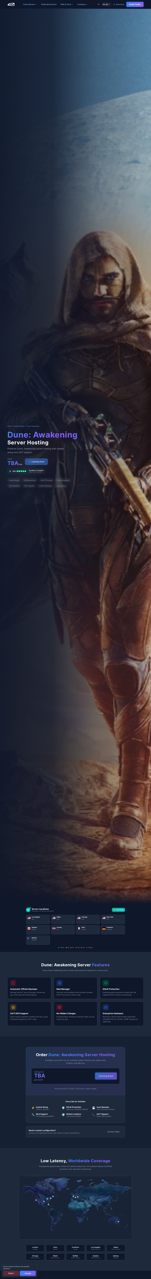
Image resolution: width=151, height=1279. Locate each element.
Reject (11, 1273)
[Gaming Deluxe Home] (10, 4)
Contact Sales (113, 1132)
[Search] (99, 4)
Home (9, 426)
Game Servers (19, 426)
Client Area (120, 4)
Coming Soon (38, 461)
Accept (28, 1273)
